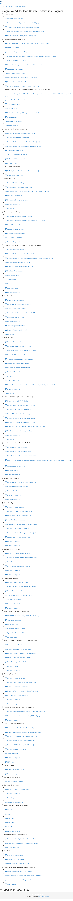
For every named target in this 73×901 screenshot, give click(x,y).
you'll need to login (43, 896)
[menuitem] (1, 4)
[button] (1, 1)
